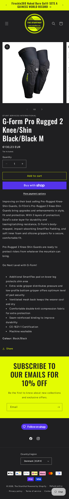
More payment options (34, 193)
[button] (6, 23)
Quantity (7, 157)
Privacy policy (15, 491)
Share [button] (9, 348)
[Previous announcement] (6, 5)
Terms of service (33, 491)
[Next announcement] (62, 5)
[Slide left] (27, 109)
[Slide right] (42, 109)
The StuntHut (21, 486)
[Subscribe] (58, 407)
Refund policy (56, 486)
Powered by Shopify (36, 486)
